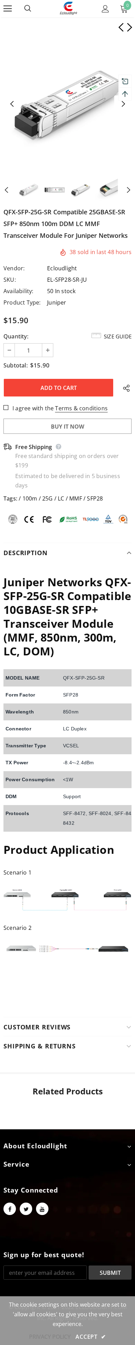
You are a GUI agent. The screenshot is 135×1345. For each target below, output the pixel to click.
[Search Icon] (34, 8)
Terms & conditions (81, 408)
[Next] (123, 104)
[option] (67, 104)
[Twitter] (26, 1209)
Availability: (18, 291)
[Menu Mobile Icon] (7, 8)
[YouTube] (42, 1209)
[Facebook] (9, 1209)
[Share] (125, 388)
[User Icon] (105, 8)
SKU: (9, 279)
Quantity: (15, 336)
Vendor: (14, 268)
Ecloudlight (62, 268)
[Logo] (68, 8)
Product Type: (22, 302)
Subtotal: (15, 365)
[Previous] (12, 104)
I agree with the (33, 408)
